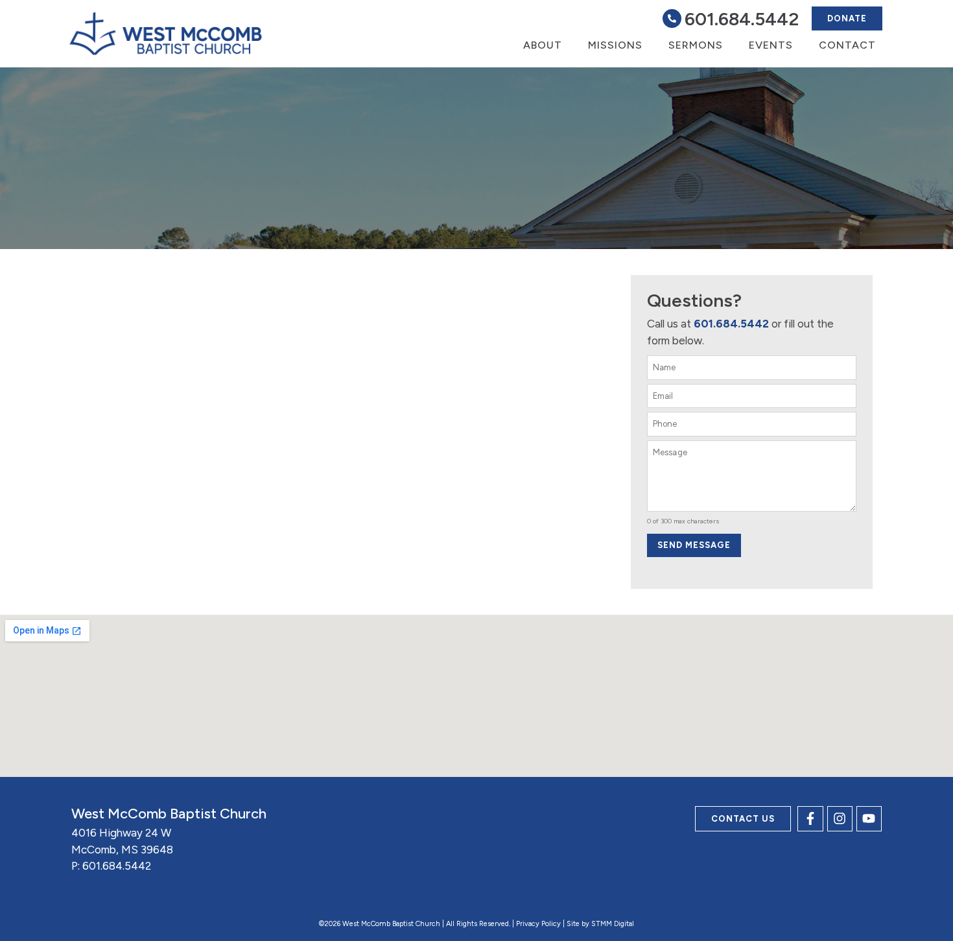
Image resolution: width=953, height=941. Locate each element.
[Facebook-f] (810, 818)
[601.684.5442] (672, 18)
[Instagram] (840, 818)
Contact (847, 45)
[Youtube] (869, 818)
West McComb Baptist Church (168, 813)
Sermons (695, 45)
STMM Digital (612, 924)
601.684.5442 (742, 19)
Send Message (694, 545)
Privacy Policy (538, 924)
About (542, 45)
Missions (615, 45)
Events (771, 45)
